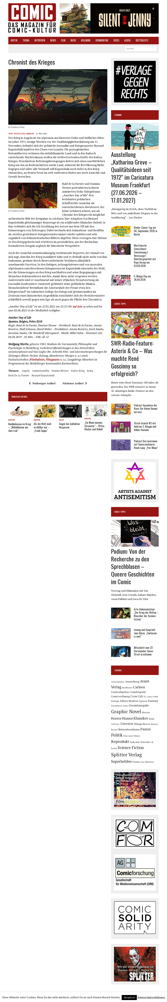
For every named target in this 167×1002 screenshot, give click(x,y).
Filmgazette (53, 359)
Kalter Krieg (78, 370)
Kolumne (86, 40)
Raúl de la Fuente (18, 375)
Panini (145, 729)
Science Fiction (131, 747)
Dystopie (115, 701)
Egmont (143, 701)
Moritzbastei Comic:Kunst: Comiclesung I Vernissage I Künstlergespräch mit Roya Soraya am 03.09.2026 (145, 256)
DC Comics (148, 697)
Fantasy (153, 701)
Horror (116, 718)
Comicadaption (120, 692)
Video (116, 40)
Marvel (146, 723)
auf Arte (77, 306)
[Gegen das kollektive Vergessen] (70, 415)
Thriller (136, 761)
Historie (146, 712)
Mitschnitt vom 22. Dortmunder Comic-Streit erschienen (144, 651)
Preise (125, 736)
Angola (26, 370)
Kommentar (102, 40)
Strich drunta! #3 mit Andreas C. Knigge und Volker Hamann (145, 426)
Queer (130, 736)
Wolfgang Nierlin (24, 133)
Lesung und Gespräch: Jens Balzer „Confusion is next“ (145, 633)
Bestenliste (142, 40)
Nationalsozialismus (129, 729)
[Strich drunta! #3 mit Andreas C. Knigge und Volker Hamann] (121, 430)
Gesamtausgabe (139, 705)
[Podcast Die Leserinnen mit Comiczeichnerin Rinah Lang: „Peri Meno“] (121, 448)
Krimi (151, 718)
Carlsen (139, 687)
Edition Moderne (129, 701)
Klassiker (141, 718)
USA (142, 762)
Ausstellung (132, 681)
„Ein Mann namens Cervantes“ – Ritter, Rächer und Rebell (94, 426)
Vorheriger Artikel (43, 383)
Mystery (154, 724)
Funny (125, 705)
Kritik (14, 40)
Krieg (90, 370)
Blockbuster (127, 687)
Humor (127, 718)
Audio (127, 40)
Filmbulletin (37, 359)
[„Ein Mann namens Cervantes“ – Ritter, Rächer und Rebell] (95, 414)
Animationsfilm (40, 370)
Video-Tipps (119, 511)
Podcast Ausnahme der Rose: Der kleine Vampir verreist (146, 408)
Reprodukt (120, 741)
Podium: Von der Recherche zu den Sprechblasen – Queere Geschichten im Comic (132, 566)
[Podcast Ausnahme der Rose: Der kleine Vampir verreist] (121, 412)
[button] (109, 18)
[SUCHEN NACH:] (140, 48)
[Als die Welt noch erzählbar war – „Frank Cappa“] (45, 415)
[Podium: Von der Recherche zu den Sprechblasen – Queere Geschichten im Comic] (135, 544)
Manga (138, 724)
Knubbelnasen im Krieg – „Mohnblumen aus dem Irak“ (19, 427)
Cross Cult (136, 696)
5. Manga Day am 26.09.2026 (142, 278)
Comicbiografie (137, 692)
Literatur (127, 724)
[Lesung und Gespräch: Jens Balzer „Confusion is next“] (121, 637)
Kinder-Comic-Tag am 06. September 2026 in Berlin (145, 231)
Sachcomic (135, 742)
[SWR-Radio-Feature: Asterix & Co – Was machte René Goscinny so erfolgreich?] (135, 336)
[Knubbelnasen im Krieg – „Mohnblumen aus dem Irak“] (19, 415)
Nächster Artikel (73, 383)
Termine (118, 115)
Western (149, 761)
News (53, 40)
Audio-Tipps (120, 303)
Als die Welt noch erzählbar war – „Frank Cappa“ (42, 427)
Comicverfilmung (120, 696)
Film (63, 40)
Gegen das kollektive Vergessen (69, 425)
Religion (137, 736)
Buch (73, 40)
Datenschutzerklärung (151, 997)
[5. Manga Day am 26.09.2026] (121, 283)
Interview (39, 40)
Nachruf (114, 729)
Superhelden (121, 761)
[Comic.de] (32, 18)
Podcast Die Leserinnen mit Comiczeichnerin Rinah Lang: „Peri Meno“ (146, 444)
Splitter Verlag (126, 755)
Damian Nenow (60, 370)
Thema (26, 40)
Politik (117, 735)
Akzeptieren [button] (129, 997)
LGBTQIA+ (115, 724)
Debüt (155, 696)
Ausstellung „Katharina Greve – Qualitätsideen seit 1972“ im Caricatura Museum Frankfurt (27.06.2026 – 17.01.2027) (132, 177)
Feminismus (116, 705)
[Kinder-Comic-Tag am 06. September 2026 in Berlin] (121, 235)
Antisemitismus (117, 682)
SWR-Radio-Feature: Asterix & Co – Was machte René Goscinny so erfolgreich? (132, 358)
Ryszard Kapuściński (43, 375)
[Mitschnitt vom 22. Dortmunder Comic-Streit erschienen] (121, 654)
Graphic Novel (126, 711)
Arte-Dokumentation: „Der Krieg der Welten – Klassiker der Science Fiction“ (146, 614)
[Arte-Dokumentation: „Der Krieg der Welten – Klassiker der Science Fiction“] (121, 616)
